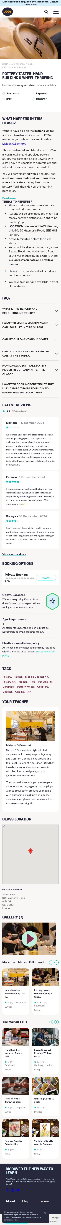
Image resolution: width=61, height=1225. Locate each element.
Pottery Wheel (25, 686)
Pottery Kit (9, 681)
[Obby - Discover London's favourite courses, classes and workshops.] (7, 12)
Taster (18, 676)
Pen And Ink (45, 681)
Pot (33, 681)
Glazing (19, 691)
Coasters (42, 686)
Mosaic (23, 681)
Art (29, 691)
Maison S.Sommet (18, 745)
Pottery (7, 676)
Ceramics (8, 686)
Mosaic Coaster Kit (36, 676)
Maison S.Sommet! (14, 143)
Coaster (7, 691)
